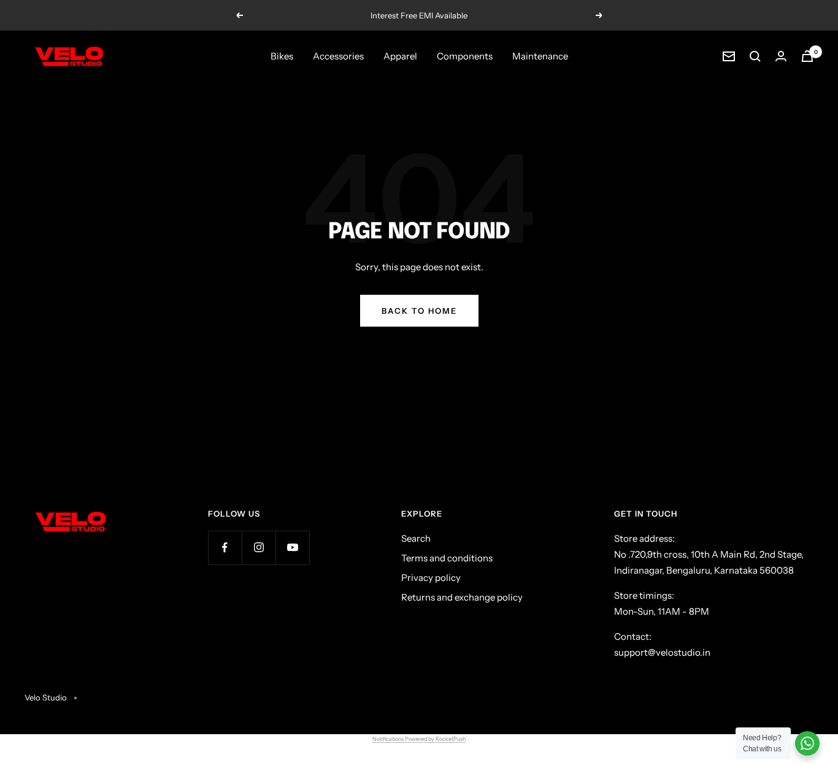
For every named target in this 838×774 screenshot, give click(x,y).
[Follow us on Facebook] (225, 547)
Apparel (400, 56)
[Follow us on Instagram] (258, 547)
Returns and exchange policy (462, 597)
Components (465, 56)
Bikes (282, 56)
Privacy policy (431, 577)
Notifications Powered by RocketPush (419, 738)
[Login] (780, 56)
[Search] (755, 56)
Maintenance (540, 56)
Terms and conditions (447, 558)
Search (416, 538)
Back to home (419, 311)
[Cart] (807, 56)
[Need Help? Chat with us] (807, 743)
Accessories (338, 56)
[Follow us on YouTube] (292, 547)
